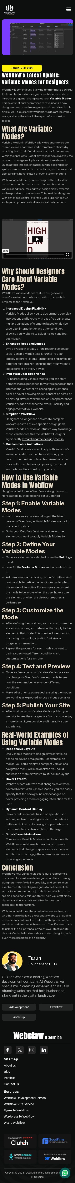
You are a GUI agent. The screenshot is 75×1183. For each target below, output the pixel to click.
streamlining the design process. (43, 439)
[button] (69, 9)
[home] (9, 9)
